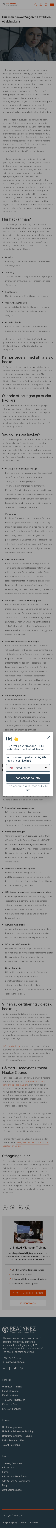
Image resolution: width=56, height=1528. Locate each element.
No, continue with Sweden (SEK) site (28, 788)
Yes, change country (28, 778)
